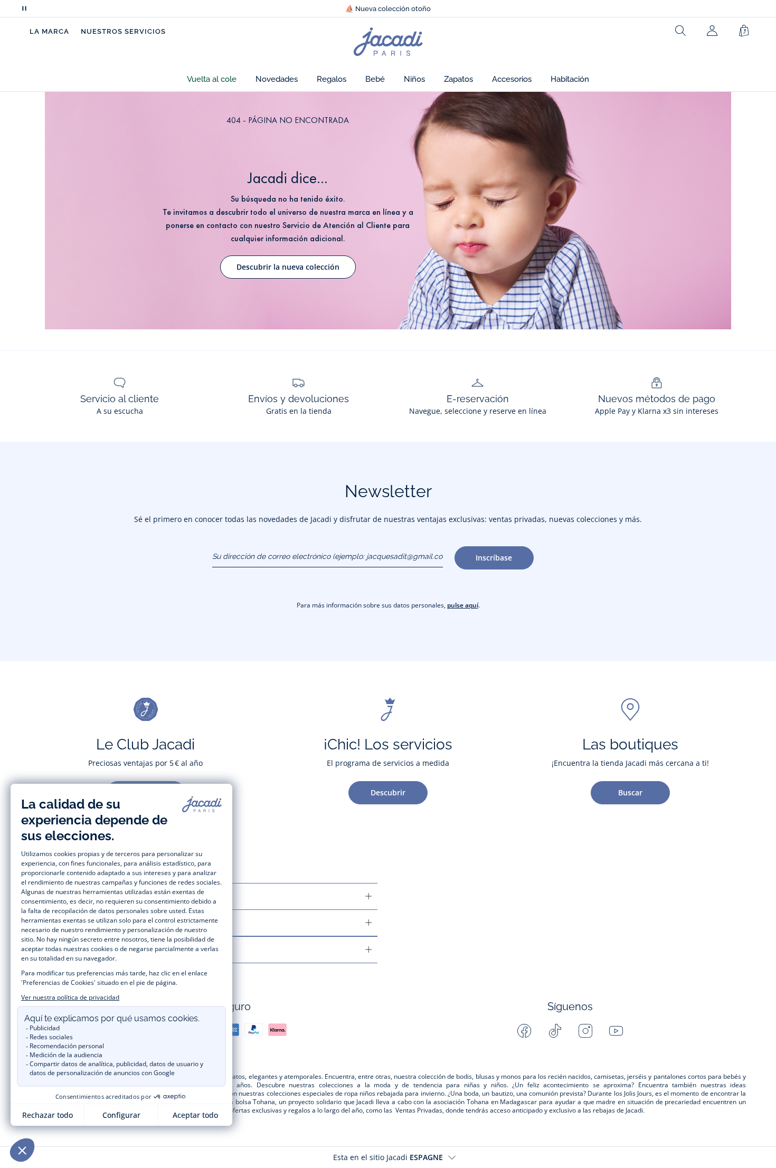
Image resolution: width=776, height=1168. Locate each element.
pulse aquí (462, 605)
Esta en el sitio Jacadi (388, 1157)
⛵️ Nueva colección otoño (388, 9)
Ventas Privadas (418, 1110)
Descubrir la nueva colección (287, 267)
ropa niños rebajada (373, 1093)
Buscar (630, 792)
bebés (732, 1076)
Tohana (264, 1102)
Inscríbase (494, 558)
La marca (49, 31)
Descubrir (388, 792)
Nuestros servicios (123, 31)
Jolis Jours (638, 1093)
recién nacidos (569, 1076)
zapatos (233, 1076)
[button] (211, 79)
